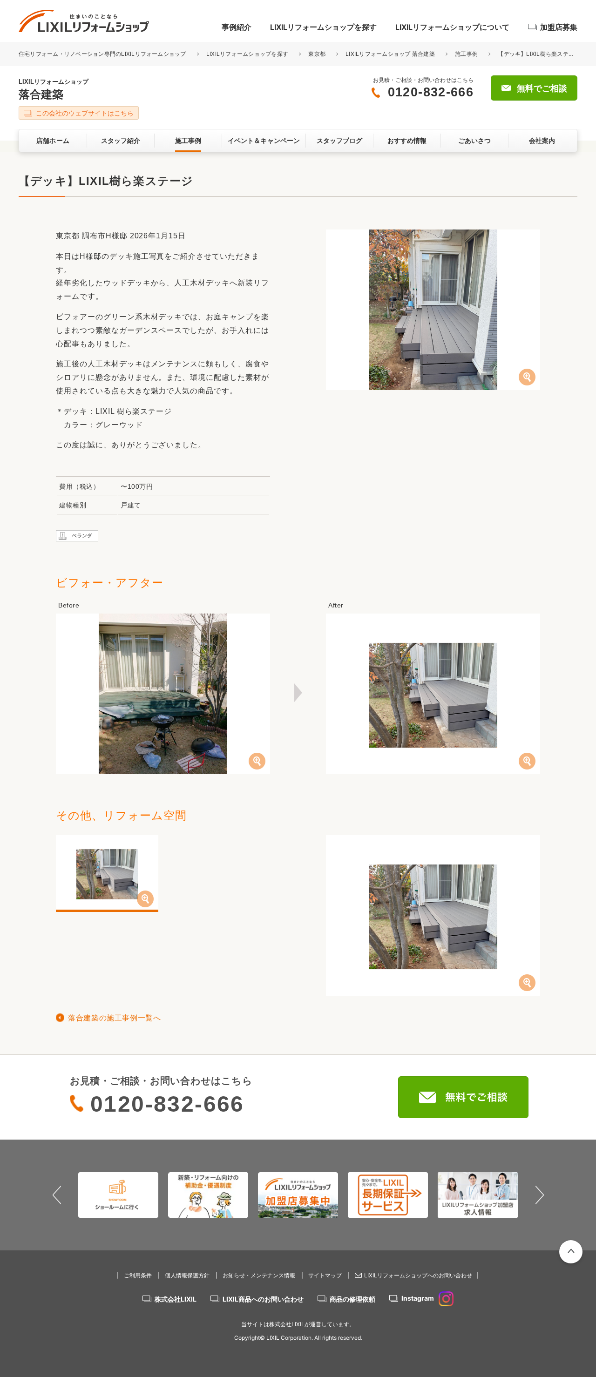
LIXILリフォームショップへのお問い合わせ (418, 1275)
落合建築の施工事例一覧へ (114, 1018)
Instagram (417, 1298)
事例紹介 (236, 27)
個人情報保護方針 (187, 1275)
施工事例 (466, 53)
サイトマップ (325, 1275)
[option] (118, 1195)
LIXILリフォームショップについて (452, 27)
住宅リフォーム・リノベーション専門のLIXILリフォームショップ (103, 53)
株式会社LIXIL (175, 1299)
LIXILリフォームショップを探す (323, 27)
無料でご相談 (542, 88)
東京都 (316, 53)
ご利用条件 (138, 1275)
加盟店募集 (558, 27)
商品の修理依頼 (352, 1299)
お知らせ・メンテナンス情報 (259, 1275)
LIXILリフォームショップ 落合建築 (390, 53)
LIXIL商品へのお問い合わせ (263, 1299)
